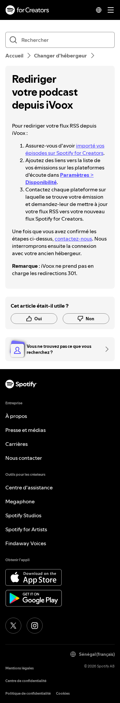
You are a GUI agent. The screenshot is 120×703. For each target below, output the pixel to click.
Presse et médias (25, 430)
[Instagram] (35, 626)
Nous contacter (23, 457)
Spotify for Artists (26, 529)
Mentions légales (19, 668)
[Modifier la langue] (98, 10)
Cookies (63, 693)
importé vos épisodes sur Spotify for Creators (64, 149)
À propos (16, 416)
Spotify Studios (23, 515)
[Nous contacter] (104, 349)
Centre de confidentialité (25, 680)
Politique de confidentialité (28, 693)
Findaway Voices (25, 543)
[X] (13, 626)
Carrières (16, 444)
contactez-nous (73, 238)
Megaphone (20, 501)
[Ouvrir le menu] (111, 10)
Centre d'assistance (29, 487)
